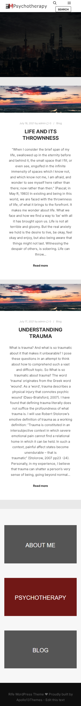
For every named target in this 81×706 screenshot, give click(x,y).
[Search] (55, 3)
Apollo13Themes (29, 700)
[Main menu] (69, 3)
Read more (40, 265)
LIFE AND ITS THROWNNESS (40, 134)
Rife (11, 694)
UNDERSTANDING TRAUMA (40, 332)
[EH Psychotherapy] (26, 6)
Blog (59, 123)
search (63, 9)
